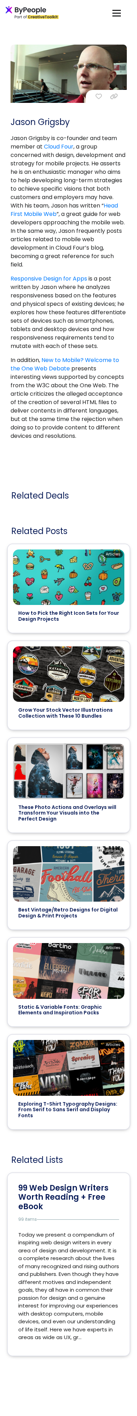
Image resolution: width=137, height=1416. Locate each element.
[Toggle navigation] (116, 12)
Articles (113, 554)
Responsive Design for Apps (49, 279)
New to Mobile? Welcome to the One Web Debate (65, 364)
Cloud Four (58, 147)
